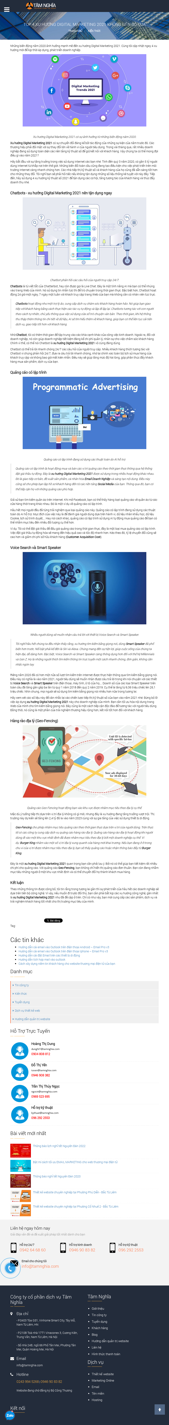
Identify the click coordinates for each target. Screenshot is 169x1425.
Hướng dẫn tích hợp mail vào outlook (42, 959)
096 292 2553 (131, 1249)
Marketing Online (103, 1380)
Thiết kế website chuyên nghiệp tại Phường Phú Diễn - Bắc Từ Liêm (74, 1192)
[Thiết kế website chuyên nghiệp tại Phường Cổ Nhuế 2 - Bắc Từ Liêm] (20, 1210)
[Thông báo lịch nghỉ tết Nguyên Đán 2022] (20, 1151)
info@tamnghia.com (40, 1266)
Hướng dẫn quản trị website (32, 1019)
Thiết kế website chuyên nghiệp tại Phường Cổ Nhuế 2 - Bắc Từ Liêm (75, 1206)
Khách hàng (100, 1328)
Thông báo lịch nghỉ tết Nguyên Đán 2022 (59, 1146)
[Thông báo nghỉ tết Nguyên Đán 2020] (20, 1181)
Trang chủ (75, 30)
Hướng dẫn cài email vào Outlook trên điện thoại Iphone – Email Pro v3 (63, 951)
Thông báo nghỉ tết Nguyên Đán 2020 (57, 1176)
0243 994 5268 (27, 1381)
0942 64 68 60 (33, 1249)
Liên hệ (96, 1347)
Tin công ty (22, 985)
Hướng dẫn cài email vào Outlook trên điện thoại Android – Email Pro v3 (64, 947)
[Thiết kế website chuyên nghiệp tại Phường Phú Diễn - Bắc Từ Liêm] (20, 1196)
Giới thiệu (98, 1308)
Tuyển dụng (22, 1002)
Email (95, 1387)
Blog (94, 1334)
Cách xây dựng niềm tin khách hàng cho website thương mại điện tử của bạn (67, 964)
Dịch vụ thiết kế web (27, 1010)
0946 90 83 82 (82, 1249)
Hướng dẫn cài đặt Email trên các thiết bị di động (49, 955)
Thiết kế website (103, 1374)
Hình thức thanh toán (106, 1354)
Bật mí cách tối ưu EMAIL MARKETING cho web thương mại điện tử (75, 1162)
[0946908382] (12, 1270)
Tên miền (98, 1393)
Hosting (97, 1400)
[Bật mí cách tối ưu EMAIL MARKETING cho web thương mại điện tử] (20, 1166)
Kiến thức (94, 30)
